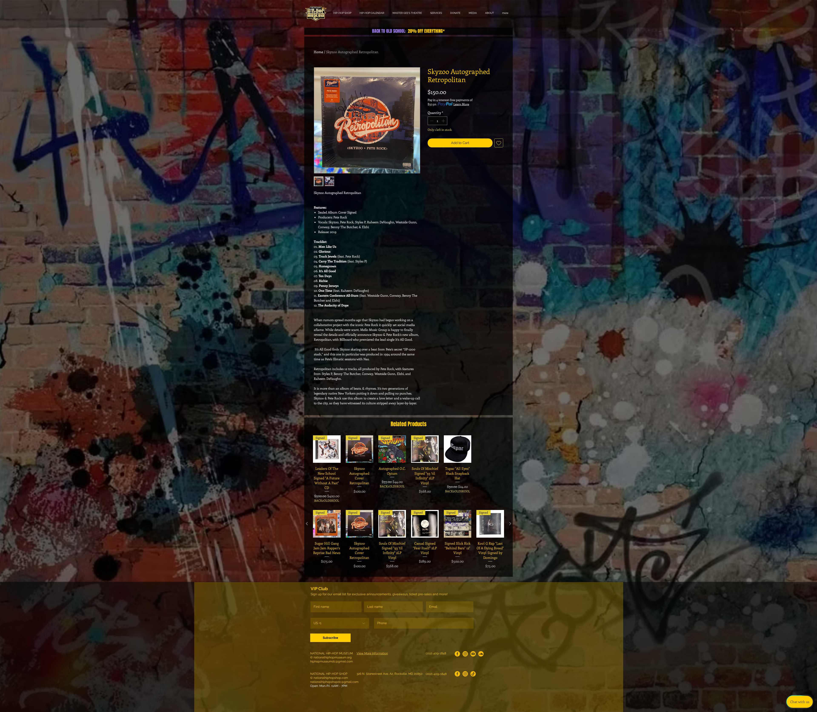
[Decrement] (431, 121)
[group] (408, 469)
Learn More (461, 104)
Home (318, 52)
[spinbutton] (437, 121)
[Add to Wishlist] (498, 142)
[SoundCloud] (481, 653)
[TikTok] (473, 673)
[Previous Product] (306, 523)
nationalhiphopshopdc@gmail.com (334, 682)
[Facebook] (457, 653)
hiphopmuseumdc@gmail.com (331, 661)
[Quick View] (457, 449)
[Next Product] (510, 523)
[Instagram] (465, 653)
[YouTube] (473, 653)
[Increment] (444, 121)
